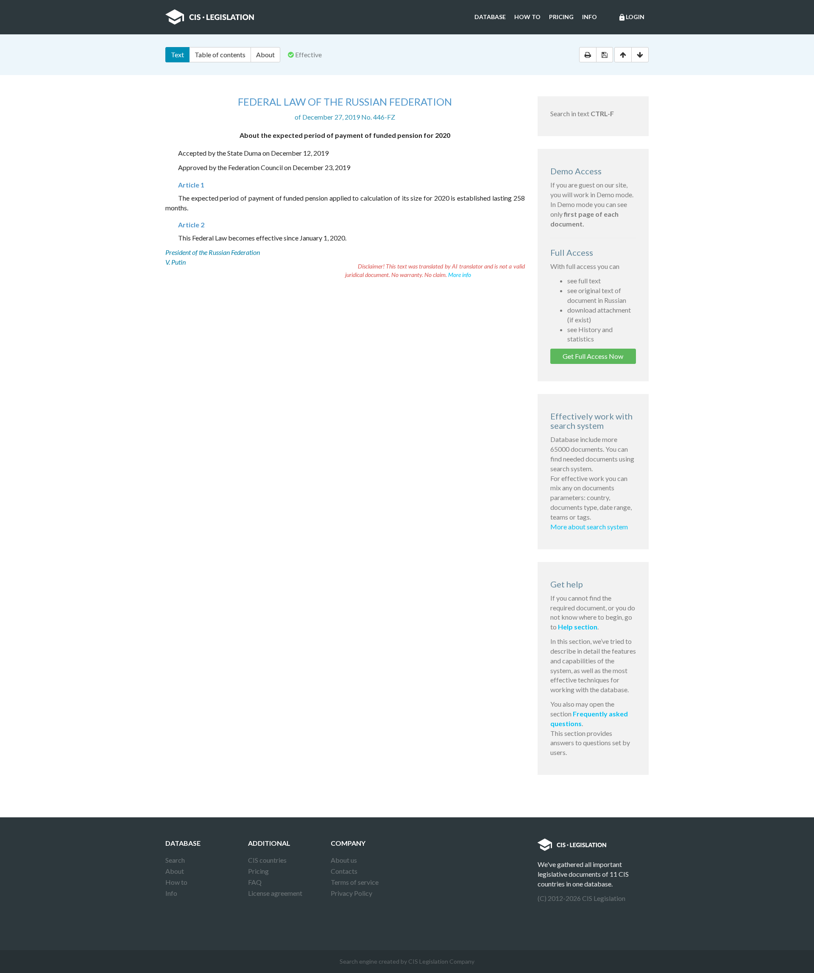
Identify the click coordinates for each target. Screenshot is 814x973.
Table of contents (220, 54)
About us (344, 860)
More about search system (589, 527)
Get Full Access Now (593, 356)
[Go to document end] (640, 54)
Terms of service (355, 882)
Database (490, 16)
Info (589, 16)
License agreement (275, 893)
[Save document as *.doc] (604, 54)
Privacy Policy (351, 893)
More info (459, 274)
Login (631, 17)
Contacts (344, 871)
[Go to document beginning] (623, 54)
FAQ (255, 882)
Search (175, 860)
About (265, 54)
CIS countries (267, 860)
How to (527, 16)
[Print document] (588, 54)
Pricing (561, 16)
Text (177, 54)
